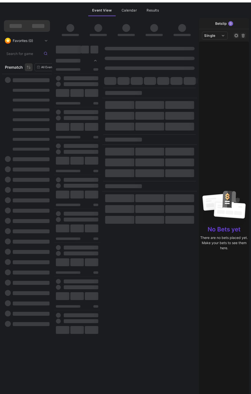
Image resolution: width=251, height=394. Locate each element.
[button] (102, 10)
